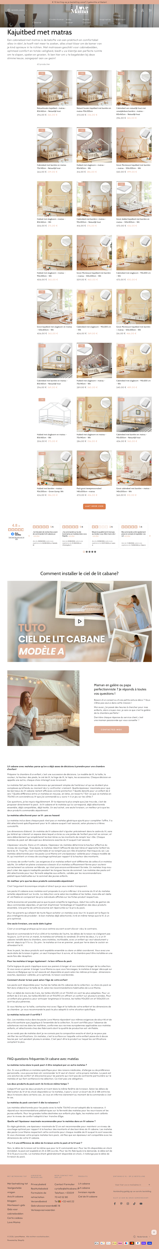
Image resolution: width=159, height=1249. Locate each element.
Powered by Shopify (15, 1240)
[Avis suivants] (150, 535)
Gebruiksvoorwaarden (43, 1205)
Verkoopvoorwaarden (43, 1210)
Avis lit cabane (15, 1196)
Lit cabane (84, 1183)
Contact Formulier (65, 1184)
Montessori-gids (16, 1205)
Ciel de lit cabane (87, 1196)
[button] (135, 10)
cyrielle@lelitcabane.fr (67, 1188)
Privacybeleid (38, 1184)
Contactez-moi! (111, 729)
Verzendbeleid (39, 1201)
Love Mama (20, 1236)
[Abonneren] (150, 1184)
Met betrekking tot (17, 1183)
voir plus (36, 536)
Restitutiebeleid (39, 1188)
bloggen (11, 1200)
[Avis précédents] (29, 535)
